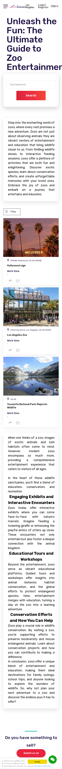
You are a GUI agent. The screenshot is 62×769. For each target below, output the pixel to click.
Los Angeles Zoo (17, 334)
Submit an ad (31, 753)
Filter (13, 211)
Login (41, 5)
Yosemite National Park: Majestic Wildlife (27, 406)
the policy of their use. (42, 766)
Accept (37, 761)
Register (43, 7)
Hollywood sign (16, 265)
